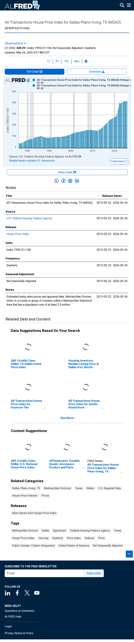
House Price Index (17, 234)
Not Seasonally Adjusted (107, 545)
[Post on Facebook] (63, 181)
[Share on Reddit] (70, 181)
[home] (22, 5)
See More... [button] (68, 418)
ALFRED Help (13, 616)
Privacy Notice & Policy (19, 633)
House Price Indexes (25, 495)
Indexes (89, 538)
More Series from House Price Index (34, 513)
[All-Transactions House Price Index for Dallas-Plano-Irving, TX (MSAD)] (104, 447)
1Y (48, 61)
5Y (57, 61)
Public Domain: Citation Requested (33, 545)
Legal (8, 626)
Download (95, 71)
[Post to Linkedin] (77, 181)
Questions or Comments (19, 610)
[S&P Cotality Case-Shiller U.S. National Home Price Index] (28, 447)
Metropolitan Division (25, 530)
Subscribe (94, 573)
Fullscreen (118, 161)
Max (76, 61)
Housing (43, 538)
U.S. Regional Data (109, 488)
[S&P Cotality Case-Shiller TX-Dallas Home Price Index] (28, 347)
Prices (45, 495)
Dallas (45, 530)
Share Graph (65, 172)
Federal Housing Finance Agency (90, 530)
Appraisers (59, 530)
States (90, 488)
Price (101, 538)
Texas (79, 488)
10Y (66, 61)
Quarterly (57, 538)
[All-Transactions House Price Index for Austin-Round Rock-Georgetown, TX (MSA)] (85, 387)
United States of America (73, 545)
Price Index (74, 538)
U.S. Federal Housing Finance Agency (29, 218)
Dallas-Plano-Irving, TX (26, 488)
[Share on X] (56, 181)
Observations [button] (14, 43)
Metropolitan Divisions (57, 488)
